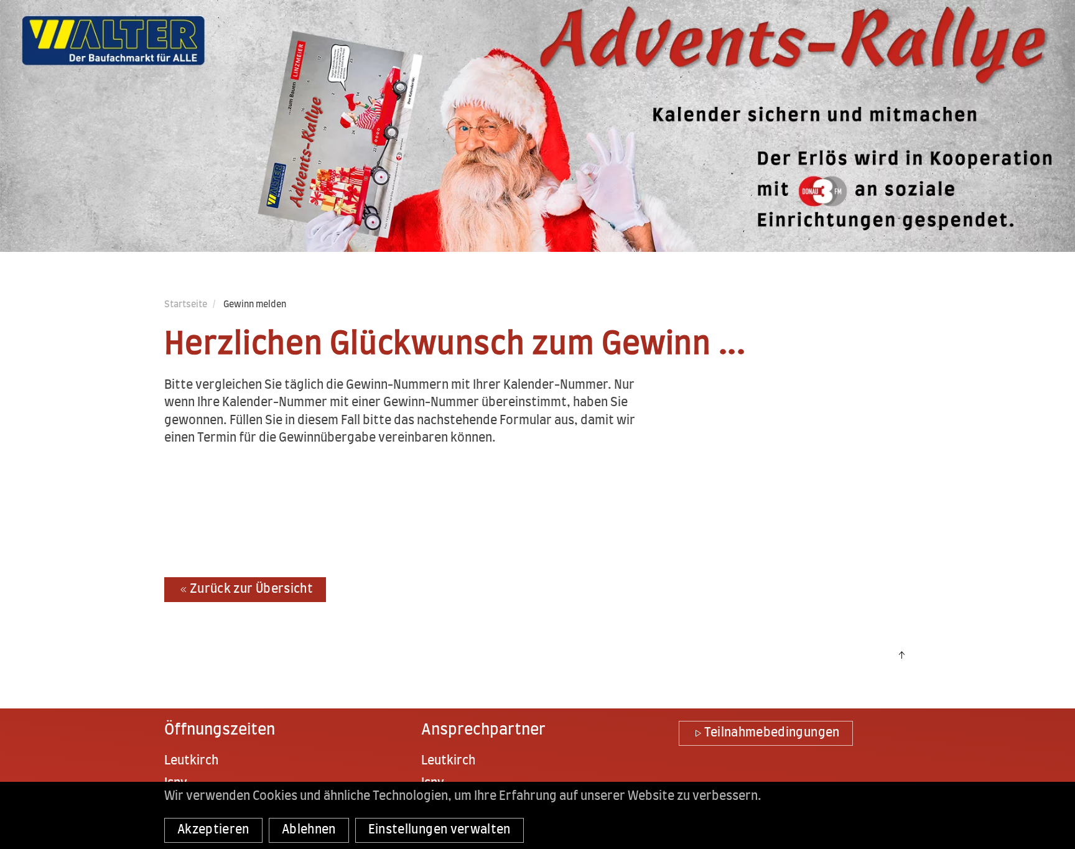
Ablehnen (309, 830)
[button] (901, 655)
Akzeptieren (213, 830)
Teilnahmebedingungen (772, 733)
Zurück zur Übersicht (251, 589)
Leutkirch (191, 761)
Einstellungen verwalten (439, 830)
